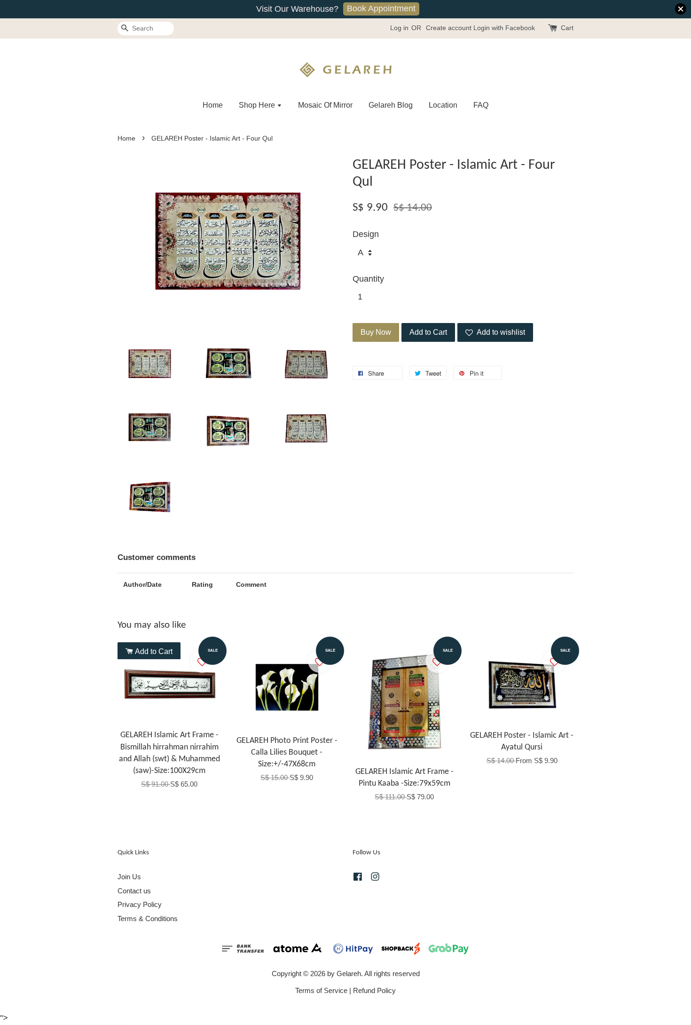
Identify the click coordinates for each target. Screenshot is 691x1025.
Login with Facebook (504, 28)
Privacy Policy (140, 904)
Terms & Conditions (148, 918)
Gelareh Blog (391, 105)
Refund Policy (374, 990)
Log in (399, 28)
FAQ (480, 105)
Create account (448, 28)
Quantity (368, 279)
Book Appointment (381, 8)
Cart (567, 28)
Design (366, 234)
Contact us (134, 891)
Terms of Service (321, 990)
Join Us (129, 877)
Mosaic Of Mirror (325, 105)
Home (213, 105)
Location (443, 105)
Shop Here (258, 105)
